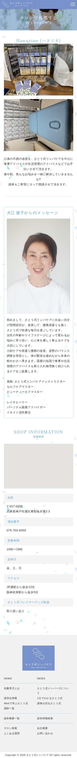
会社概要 (42, 728)
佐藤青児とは (12, 688)
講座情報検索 (45, 718)
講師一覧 (9, 708)
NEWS (41, 678)
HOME (8, 678)
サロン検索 (10, 728)
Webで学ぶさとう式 (16, 703)
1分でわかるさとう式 (49, 698)
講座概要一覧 (12, 718)
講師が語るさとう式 (49, 703)
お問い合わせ (45, 733)
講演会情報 (10, 698)
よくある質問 (12, 733)
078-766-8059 (16, 530)
